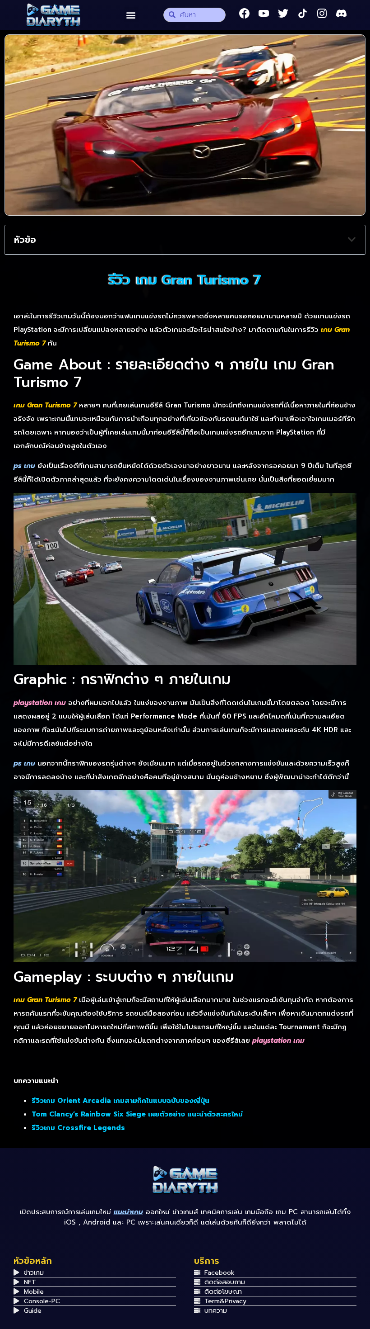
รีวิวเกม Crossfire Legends (79, 1128)
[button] (131, 14)
